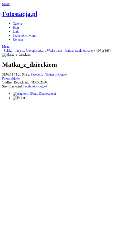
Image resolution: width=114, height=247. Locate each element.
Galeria (17, 23)
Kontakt (18, 39)
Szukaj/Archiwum (24, 35)
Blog (16, 27)
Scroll (6, 4)
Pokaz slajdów (11, 78)
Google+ (62, 74)
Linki (16, 31)
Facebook (37, 74)
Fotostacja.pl (19, 13)
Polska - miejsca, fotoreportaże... (24, 50)
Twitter (49, 74)
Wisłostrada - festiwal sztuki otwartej (70, 50)
